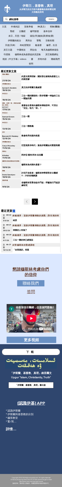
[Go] (35, 202)
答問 (31, 291)
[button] (51, 19)
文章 (13, 71)
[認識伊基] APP (31, 403)
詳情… (11, 429)
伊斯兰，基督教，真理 (38, 5)
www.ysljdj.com (33, 478)
